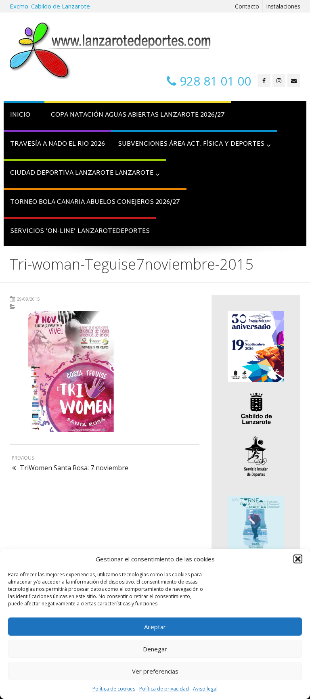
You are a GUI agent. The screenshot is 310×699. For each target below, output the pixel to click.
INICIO (20, 115)
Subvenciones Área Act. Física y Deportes (191, 144)
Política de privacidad (164, 688)
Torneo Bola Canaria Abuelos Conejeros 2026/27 (95, 202)
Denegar (155, 649)
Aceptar (155, 627)
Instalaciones (283, 6)
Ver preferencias (155, 671)
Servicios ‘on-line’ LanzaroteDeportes (80, 231)
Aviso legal (205, 688)
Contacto (247, 6)
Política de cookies (113, 688)
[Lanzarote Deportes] (111, 51)
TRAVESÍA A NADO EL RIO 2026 (57, 144)
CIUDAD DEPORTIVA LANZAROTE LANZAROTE (81, 173)
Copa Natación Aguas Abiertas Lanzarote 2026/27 (138, 115)
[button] (298, 559)
